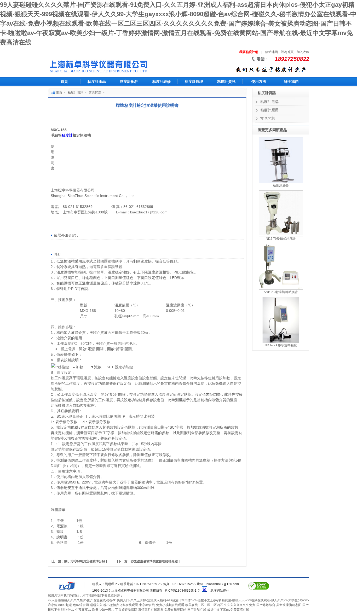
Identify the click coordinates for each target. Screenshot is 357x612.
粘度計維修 (161, 82)
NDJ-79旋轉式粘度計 (281, 239)
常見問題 (95, 92)
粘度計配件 (129, 82)
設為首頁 (287, 52)
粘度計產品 (97, 82)
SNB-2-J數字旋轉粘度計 (281, 292)
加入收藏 (303, 52)
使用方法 (258, 82)
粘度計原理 (194, 82)
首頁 (64, 82)
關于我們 (291, 82)
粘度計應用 (269, 110)
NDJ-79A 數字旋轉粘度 (280, 345)
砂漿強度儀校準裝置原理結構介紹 (154, 561)
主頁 (59, 92)
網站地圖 (271, 52)
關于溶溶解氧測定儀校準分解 (84, 561)
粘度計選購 (269, 102)
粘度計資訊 (226, 82)
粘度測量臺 (281, 185)
